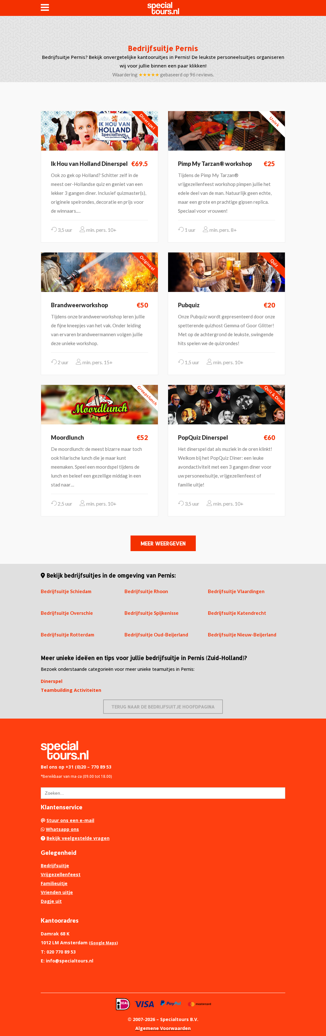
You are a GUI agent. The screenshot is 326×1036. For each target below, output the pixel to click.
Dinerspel (51, 681)
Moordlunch (67, 437)
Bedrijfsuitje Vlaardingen (236, 591)
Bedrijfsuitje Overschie (67, 613)
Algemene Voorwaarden (163, 1028)
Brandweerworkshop (79, 305)
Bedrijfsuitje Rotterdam (67, 634)
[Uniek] (226, 130)
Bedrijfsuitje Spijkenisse (151, 613)
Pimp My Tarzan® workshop (215, 163)
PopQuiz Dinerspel (203, 437)
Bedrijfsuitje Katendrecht (237, 613)
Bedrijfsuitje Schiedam (66, 591)
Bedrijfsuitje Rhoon (146, 591)
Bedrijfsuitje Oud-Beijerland (156, 634)
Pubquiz (189, 305)
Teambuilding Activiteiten (71, 690)
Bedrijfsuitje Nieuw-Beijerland (242, 634)
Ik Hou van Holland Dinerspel (89, 163)
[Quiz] (226, 271)
